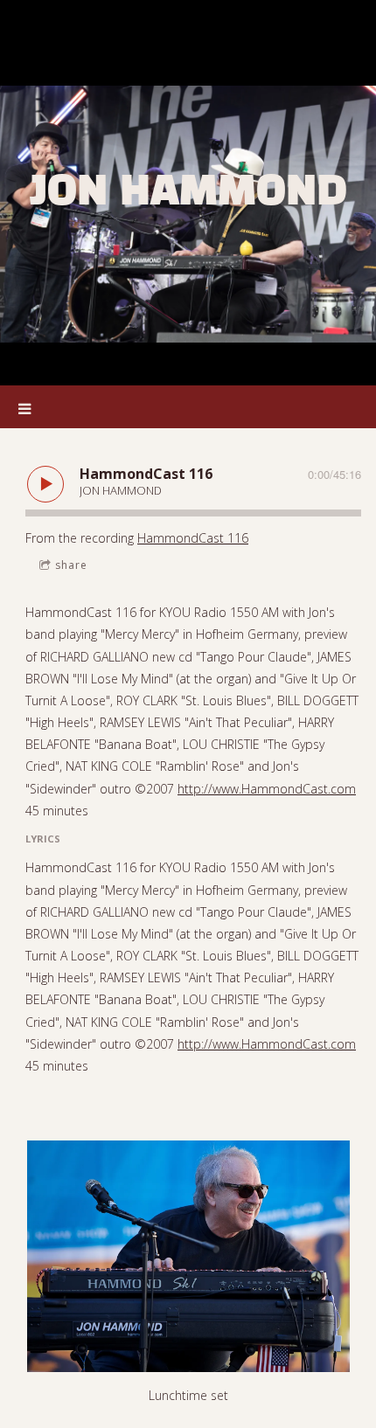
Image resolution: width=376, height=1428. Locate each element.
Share (71, 565)
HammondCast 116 (192, 538)
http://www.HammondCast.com (267, 788)
